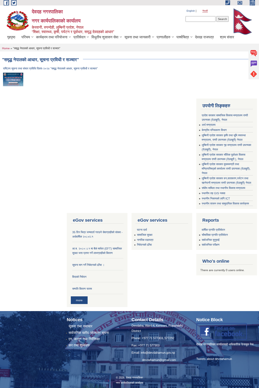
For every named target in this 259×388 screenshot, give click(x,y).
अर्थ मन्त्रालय (208, 124)
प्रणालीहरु (163, 37)
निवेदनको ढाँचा (144, 244)
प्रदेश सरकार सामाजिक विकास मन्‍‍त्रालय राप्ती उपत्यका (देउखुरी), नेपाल (225, 117)
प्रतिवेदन (79, 37)
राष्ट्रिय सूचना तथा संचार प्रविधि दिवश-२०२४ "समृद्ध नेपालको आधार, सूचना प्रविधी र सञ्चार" (50, 68)
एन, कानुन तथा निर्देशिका (84, 339)
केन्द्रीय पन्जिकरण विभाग (214, 130)
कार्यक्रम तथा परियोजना (51, 37)
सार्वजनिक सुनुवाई (211, 239)
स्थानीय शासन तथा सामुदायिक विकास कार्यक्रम (225, 203)
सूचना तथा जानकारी (137, 37)
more (79, 300)
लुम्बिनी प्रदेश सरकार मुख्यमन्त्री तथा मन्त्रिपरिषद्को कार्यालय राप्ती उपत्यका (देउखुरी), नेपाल (226, 169)
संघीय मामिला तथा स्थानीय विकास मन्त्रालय (223, 188)
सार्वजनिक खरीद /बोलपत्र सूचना (89, 333)
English (191, 10)
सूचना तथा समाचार (80, 326)
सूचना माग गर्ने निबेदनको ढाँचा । (88, 264)
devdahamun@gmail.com (159, 360)
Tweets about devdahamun (214, 359)
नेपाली (205, 10)
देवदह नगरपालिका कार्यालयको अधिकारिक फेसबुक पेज (225, 344)
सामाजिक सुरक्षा (144, 234)
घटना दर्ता (142, 229)
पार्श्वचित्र (182, 37)
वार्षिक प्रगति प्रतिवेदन (213, 229)
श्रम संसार (227, 37)
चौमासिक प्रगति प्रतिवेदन (215, 234)
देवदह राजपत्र (204, 37)
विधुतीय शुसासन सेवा (104, 37)
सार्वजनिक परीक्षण (211, 244)
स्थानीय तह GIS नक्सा (213, 193)
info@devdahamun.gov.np (158, 352)
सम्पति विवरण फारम (82, 288)
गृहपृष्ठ (11, 37)
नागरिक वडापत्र (145, 239)
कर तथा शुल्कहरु (79, 345)
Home (6, 48)
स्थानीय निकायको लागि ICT (216, 198)
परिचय (25, 37)
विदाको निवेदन (79, 276)
